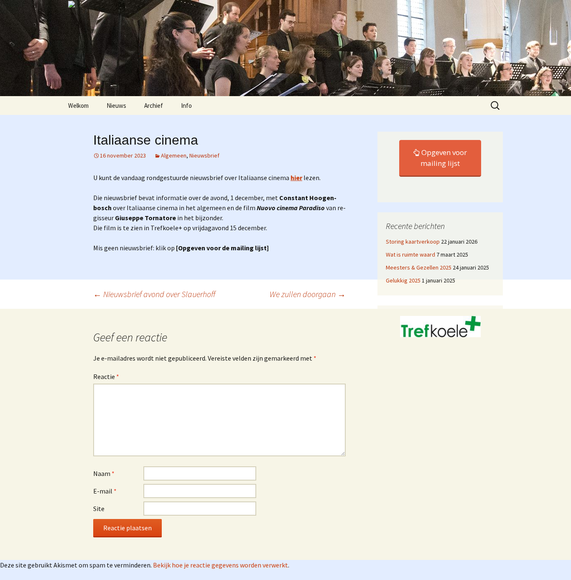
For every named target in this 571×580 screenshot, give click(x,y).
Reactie (106, 376)
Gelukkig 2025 (403, 280)
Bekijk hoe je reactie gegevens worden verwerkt (220, 565)
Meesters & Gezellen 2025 (418, 267)
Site (99, 508)
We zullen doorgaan (308, 294)
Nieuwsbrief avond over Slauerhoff (154, 294)
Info (186, 105)
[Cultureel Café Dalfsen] (285, 48)
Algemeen (173, 155)
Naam (104, 473)
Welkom (78, 105)
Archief (153, 105)
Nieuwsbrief (204, 155)
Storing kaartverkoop (413, 241)
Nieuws (116, 105)
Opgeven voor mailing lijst (443, 158)
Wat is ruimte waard (410, 254)
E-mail (105, 491)
